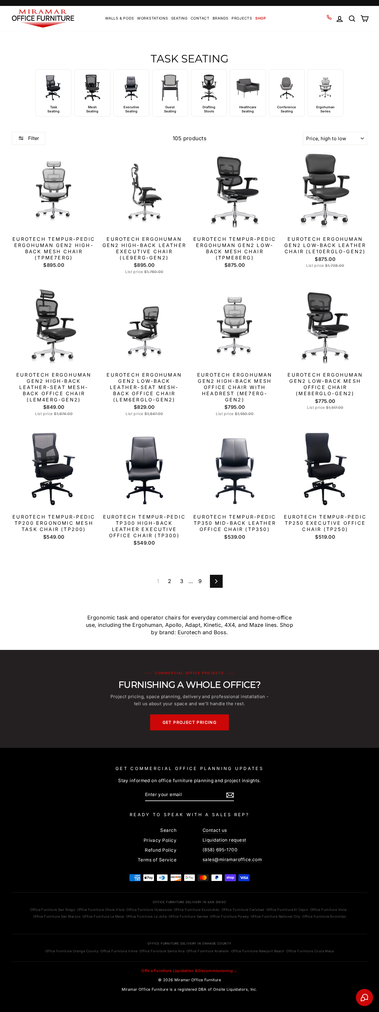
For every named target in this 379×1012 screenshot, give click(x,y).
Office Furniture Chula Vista (101, 910)
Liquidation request (224, 840)
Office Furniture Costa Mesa (310, 951)
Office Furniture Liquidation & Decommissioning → (189, 970)
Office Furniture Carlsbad (243, 910)
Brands (221, 18)
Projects (242, 18)
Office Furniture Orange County (72, 951)
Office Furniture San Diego (52, 910)
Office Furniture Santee (188, 916)
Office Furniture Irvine (118, 951)
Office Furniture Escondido (197, 910)
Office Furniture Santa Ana (161, 951)
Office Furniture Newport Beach (258, 951)
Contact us (215, 830)
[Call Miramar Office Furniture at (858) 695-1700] (329, 17)
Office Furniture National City (276, 916)
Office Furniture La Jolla (146, 916)
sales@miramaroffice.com (232, 859)
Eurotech (189, 632)
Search (168, 830)
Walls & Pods (119, 18)
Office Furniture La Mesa (103, 916)
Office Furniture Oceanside (149, 910)
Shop (260, 18)
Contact (200, 18)
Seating (179, 18)
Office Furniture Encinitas (324, 916)
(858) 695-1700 (220, 850)
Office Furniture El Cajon (287, 910)
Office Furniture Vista (328, 910)
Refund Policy (160, 850)
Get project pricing (190, 722)
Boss (220, 632)
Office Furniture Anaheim (208, 951)
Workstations (152, 18)
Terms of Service (157, 860)
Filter (33, 138)
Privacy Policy (160, 840)
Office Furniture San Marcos (57, 916)
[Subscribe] (230, 794)
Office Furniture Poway (229, 916)
